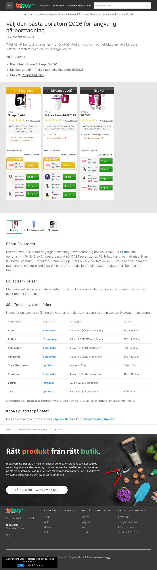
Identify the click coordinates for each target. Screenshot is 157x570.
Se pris (30, 165)
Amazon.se (19, 176)
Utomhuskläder (126, 527)
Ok (21, 565)
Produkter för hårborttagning (32, 429)
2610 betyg (108, 120)
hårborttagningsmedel (98, 419)
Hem (8, 429)
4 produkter (49, 347)
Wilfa (46, 522)
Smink (84, 527)
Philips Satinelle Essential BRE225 (59, 70)
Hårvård (85, 516)
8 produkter (49, 330)
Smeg (47, 516)
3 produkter (49, 374)
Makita (47, 527)
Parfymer (86, 522)
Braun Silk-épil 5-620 (41, 64)
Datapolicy (12, 535)
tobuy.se (71, 557)
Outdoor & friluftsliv (128, 532)
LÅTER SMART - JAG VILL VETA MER (36, 489)
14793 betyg (71, 120)
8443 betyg (35, 120)
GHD (46, 532)
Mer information (35, 565)
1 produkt (48, 365)
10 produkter (49, 339)
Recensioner (58, 5)
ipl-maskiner (64, 419)
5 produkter (49, 356)
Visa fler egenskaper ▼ (20, 141)
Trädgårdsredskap (128, 522)
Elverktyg (123, 516)
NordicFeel (56, 176)
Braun (10, 112)
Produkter (44, 5)
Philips (47, 112)
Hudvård (85, 532)
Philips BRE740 (33, 75)
